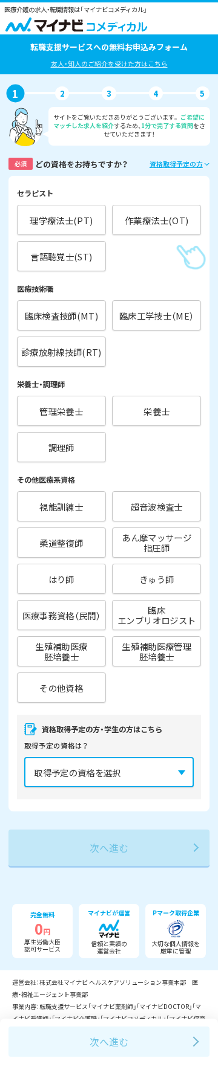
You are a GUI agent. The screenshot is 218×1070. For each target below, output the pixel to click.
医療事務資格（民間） (61, 615)
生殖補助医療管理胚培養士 (156, 651)
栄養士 (157, 411)
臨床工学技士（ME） (156, 315)
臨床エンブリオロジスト (156, 615)
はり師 (61, 579)
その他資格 (61, 688)
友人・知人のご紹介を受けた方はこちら (109, 63)
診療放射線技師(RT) (61, 352)
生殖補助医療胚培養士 (61, 651)
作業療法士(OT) (156, 220)
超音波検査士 (157, 506)
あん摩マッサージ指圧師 (156, 542)
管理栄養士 (61, 411)
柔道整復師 (61, 543)
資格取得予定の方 (176, 164)
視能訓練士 (61, 506)
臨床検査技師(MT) (62, 315)
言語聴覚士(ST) (61, 256)
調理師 (61, 447)
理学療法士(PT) (61, 220)
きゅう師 (156, 579)
